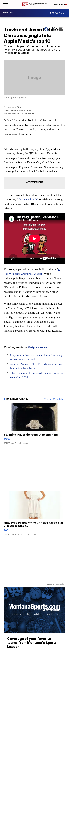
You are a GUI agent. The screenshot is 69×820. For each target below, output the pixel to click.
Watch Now (59, 4)
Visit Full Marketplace (54, 399)
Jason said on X (29, 199)
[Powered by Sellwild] (60, 584)
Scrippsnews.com (38, 347)
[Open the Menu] (5, 4)
